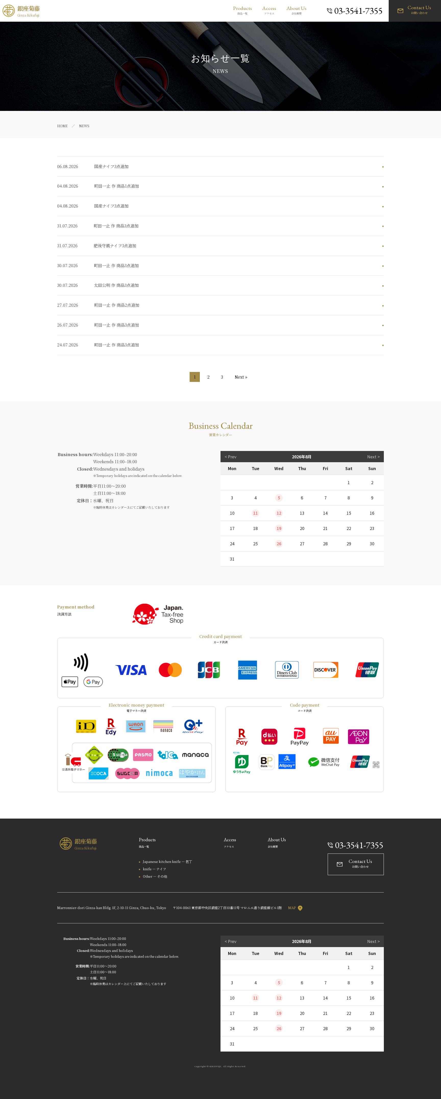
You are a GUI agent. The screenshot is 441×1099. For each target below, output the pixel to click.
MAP (292, 907)
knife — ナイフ (154, 869)
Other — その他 (155, 876)
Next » (241, 377)
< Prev (230, 457)
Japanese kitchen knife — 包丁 (167, 861)
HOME (62, 126)
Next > (373, 457)
